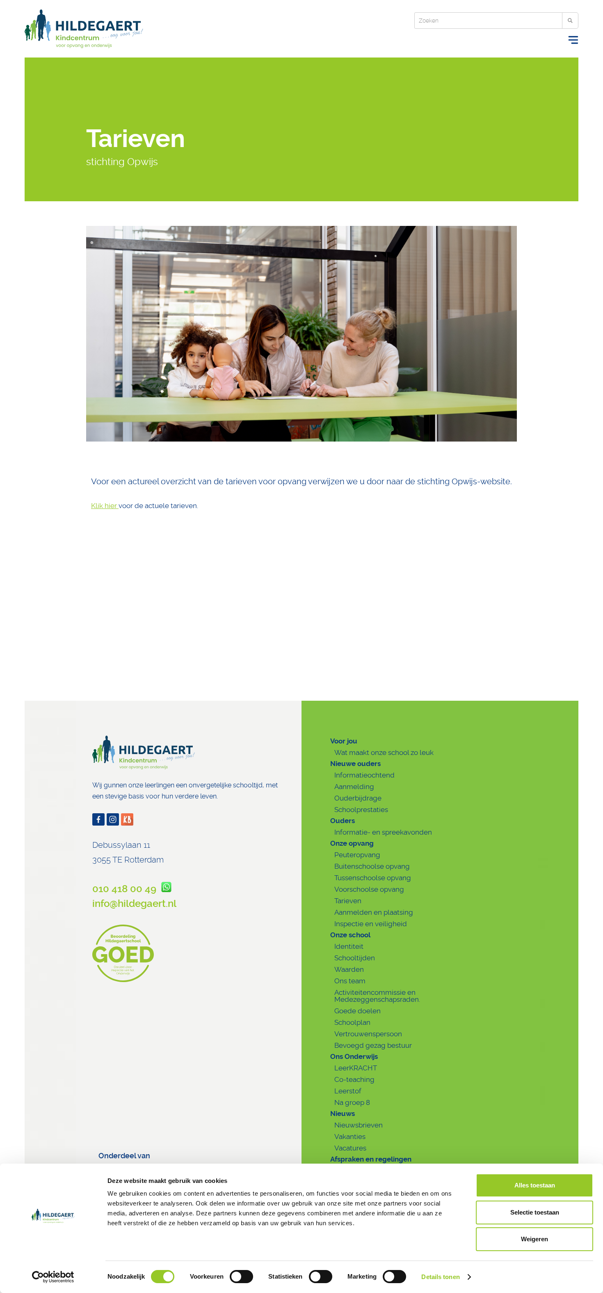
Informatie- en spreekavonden (383, 832)
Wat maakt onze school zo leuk (384, 752)
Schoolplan (352, 1022)
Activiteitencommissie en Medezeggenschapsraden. (377, 995)
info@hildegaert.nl (134, 903)
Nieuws (342, 1113)
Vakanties (349, 1136)
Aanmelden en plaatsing (373, 912)
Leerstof (347, 1091)
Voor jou (343, 741)
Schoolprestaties (361, 809)
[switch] (241, 1276)
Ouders (342, 821)
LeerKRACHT (355, 1068)
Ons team (349, 981)
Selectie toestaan (534, 1212)
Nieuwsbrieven (358, 1125)
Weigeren (534, 1238)
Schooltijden (354, 958)
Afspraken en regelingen (370, 1159)
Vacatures (350, 1148)
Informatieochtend (364, 775)
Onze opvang (352, 843)
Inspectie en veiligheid (370, 924)
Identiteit (348, 946)
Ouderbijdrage (357, 798)
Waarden (349, 969)
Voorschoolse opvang (369, 889)
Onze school (350, 935)
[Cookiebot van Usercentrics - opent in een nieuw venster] (53, 1277)
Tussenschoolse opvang (372, 878)
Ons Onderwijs (354, 1056)
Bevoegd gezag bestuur (373, 1045)
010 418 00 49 (126, 889)
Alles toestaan (534, 1185)
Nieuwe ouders (355, 763)
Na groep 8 (352, 1102)
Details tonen (440, 1276)
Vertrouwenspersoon (368, 1034)
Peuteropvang (357, 855)
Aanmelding (354, 786)
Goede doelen (357, 1011)
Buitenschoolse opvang (372, 866)
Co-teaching (354, 1079)
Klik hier (105, 506)
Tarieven (347, 901)
